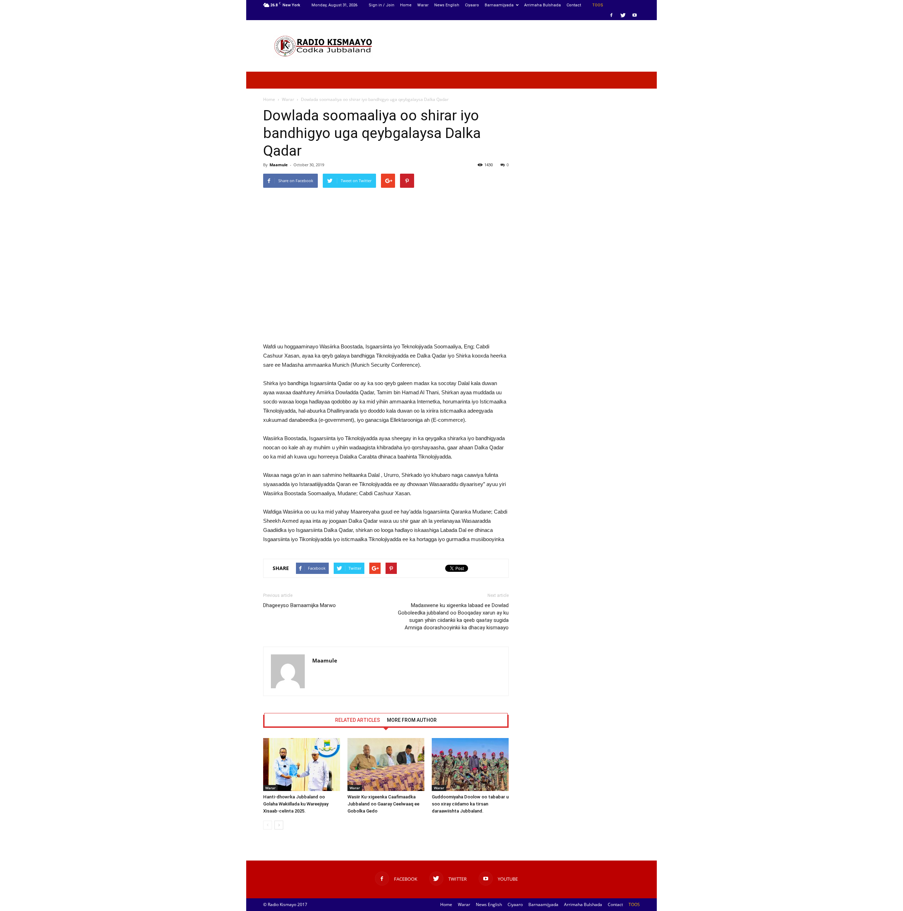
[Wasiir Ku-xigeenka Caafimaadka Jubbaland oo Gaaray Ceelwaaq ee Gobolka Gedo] (385, 764)
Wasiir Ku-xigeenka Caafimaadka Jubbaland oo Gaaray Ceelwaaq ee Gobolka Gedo (383, 804)
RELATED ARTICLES (357, 720)
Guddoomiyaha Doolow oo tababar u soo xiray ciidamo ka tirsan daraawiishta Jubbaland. (470, 804)
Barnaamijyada (499, 5)
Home (406, 5)
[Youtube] (634, 15)
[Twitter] (623, 15)
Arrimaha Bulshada (542, 5)
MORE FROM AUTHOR (412, 720)
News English (446, 5)
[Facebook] (611, 15)
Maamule (278, 164)
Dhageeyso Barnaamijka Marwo (299, 605)
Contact (573, 5)
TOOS (597, 5)
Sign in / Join (381, 5)
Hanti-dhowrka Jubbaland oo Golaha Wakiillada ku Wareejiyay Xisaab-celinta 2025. (295, 804)
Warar (423, 5)
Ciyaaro (472, 5)
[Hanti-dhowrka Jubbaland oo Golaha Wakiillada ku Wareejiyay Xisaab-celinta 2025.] (301, 764)
